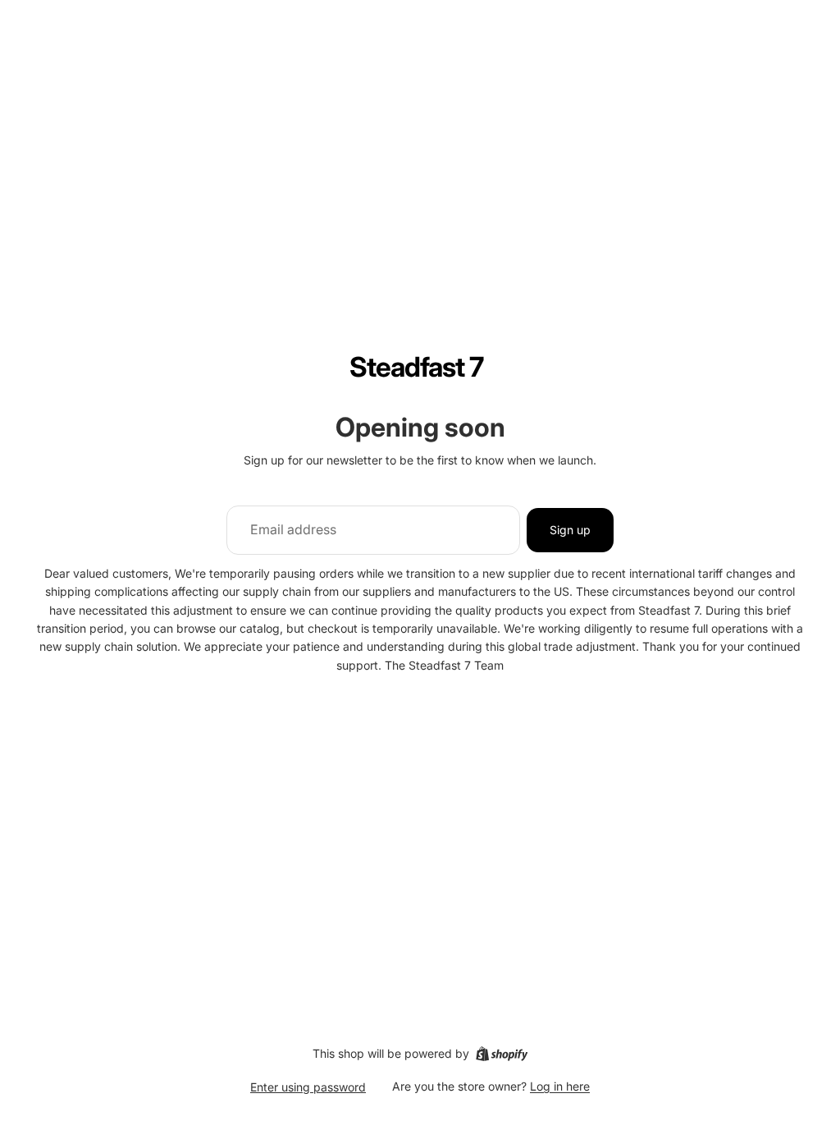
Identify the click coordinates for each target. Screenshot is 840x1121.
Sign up (570, 530)
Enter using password (308, 1087)
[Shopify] (501, 1053)
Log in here (560, 1086)
